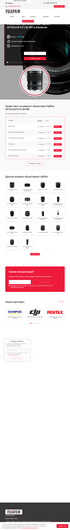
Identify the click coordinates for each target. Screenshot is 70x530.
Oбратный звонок (28, 21)
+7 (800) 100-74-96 (14, 6)
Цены (23, 16)
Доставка (46, 16)
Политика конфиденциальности (29, 527)
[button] (60, 302)
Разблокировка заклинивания (16, 138)
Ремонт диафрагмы (13, 155)
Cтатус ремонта (59, 6)
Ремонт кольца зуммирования (16, 132)
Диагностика (11, 126)
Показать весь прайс (35, 163)
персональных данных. (48, 62)
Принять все (62, 526)
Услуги (12, 16)
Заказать (57, 126)
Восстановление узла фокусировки (17, 149)
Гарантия (32, 16)
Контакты (57, 16)
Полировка (11, 144)
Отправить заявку (35, 58)
